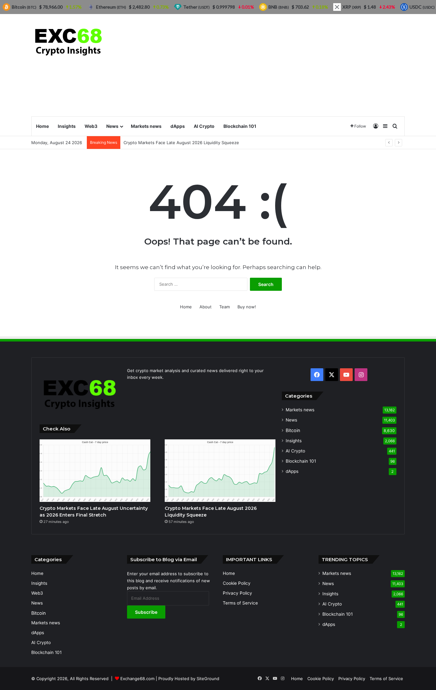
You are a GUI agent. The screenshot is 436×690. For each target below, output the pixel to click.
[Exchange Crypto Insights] (68, 40)
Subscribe (146, 612)
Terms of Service (240, 603)
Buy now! (246, 306)
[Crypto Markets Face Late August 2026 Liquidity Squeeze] (220, 470)
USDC (422, 7)
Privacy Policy (237, 593)
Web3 (91, 126)
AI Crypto (204, 126)
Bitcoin (293, 430)
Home (42, 126)
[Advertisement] (282, 65)
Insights (67, 126)
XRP (351, 7)
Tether (196, 7)
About (205, 306)
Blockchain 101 (239, 126)
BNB (278, 7)
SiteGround (208, 678)
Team (224, 306)
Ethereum (111, 7)
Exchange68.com (137, 678)
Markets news (146, 126)
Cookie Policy (237, 583)
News (112, 126)
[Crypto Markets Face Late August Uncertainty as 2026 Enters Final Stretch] (95, 470)
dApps (177, 126)
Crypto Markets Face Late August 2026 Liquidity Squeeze (181, 142)
